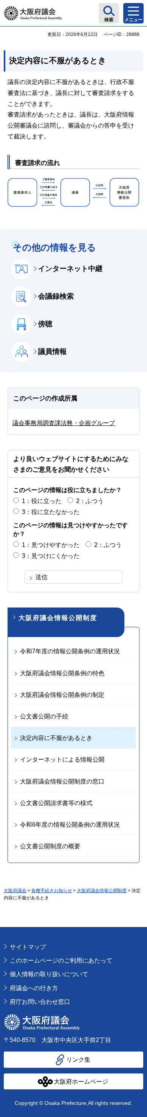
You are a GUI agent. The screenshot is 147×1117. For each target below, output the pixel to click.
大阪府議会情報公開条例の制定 (62, 695)
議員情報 (52, 351)
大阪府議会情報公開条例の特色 (62, 673)
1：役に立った (41, 501)
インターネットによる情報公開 (62, 759)
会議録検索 (56, 296)
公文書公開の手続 (44, 716)
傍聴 (45, 324)
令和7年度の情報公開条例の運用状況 (70, 651)
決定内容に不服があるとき (56, 738)
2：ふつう (90, 501)
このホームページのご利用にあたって (61, 960)
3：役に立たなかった (51, 512)
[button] (109, 13)
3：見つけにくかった (51, 556)
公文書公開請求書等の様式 (56, 803)
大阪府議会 (15, 890)
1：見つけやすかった (51, 545)
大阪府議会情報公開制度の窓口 (62, 781)
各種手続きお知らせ (51, 890)
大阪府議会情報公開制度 (57, 618)
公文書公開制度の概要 (50, 846)
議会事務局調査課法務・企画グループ (63, 423)
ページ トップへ (130, 931)
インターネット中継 (70, 269)
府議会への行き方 (34, 988)
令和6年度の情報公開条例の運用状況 (70, 824)
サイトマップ (28, 947)
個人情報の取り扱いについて (49, 974)
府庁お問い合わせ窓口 (40, 1002)
